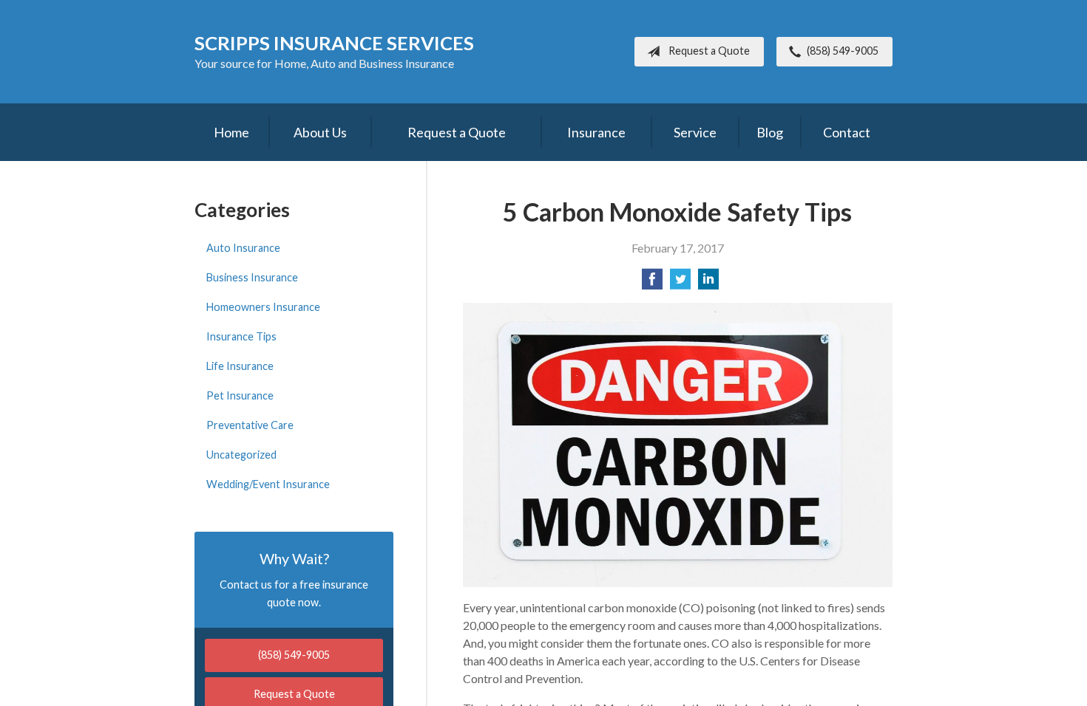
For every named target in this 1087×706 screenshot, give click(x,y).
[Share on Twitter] (680, 283)
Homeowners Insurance (263, 307)
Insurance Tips (241, 336)
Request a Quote (709, 50)
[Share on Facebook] (652, 283)
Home (231, 132)
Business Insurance (252, 277)
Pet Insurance (240, 395)
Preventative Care (250, 425)
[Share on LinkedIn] (708, 283)
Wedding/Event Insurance (268, 484)
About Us (320, 132)
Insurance (596, 132)
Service (695, 132)
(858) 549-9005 (842, 50)
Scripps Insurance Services (334, 43)
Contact (846, 132)
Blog (769, 132)
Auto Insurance (243, 247)
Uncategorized (241, 454)
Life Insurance (240, 366)
